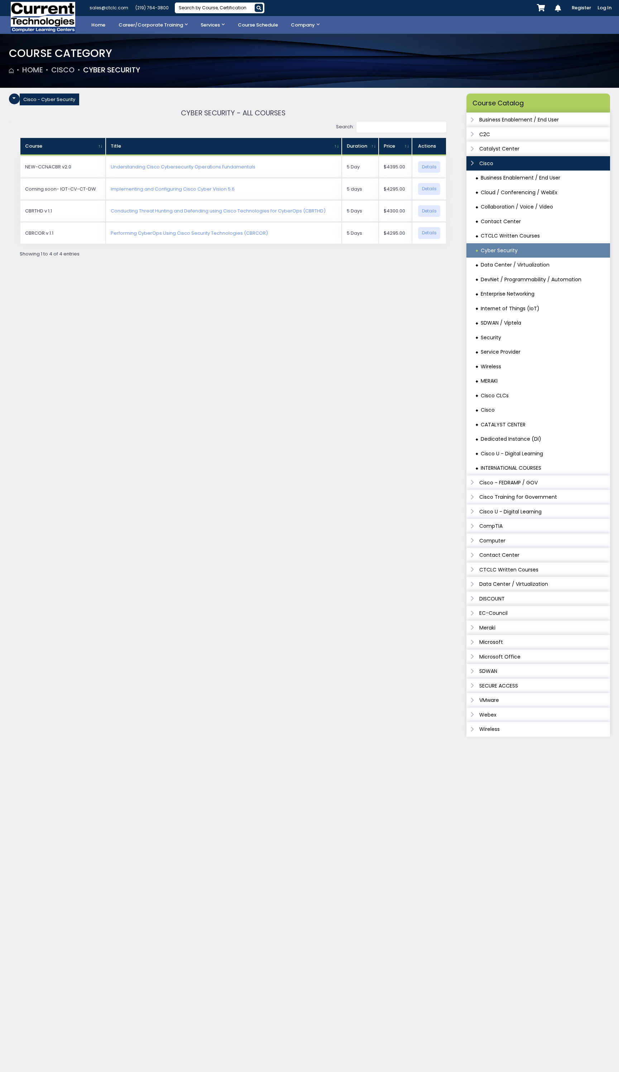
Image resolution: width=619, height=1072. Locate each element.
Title (116, 146)
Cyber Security (111, 70)
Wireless (491, 366)
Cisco (63, 70)
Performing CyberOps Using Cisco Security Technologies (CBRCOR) (189, 233)
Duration (357, 146)
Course (33, 146)
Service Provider (500, 351)
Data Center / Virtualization (515, 264)
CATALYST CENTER (503, 424)
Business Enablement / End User (520, 177)
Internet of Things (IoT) (510, 308)
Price (389, 146)
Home (32, 70)
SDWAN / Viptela (501, 322)
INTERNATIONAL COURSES (511, 468)
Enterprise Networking (507, 293)
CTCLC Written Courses (510, 235)
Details (429, 167)
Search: (345, 126)
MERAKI (489, 380)
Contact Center (501, 221)
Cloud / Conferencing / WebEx (519, 192)
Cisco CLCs (495, 395)
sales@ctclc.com (109, 8)
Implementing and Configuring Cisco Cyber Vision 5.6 (173, 189)
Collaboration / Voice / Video (517, 206)
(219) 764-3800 (152, 8)
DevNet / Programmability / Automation (531, 279)
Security (491, 337)
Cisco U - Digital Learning (512, 453)
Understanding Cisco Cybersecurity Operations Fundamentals (183, 166)
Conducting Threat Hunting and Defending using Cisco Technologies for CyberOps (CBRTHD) (218, 210)
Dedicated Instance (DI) (511, 438)
